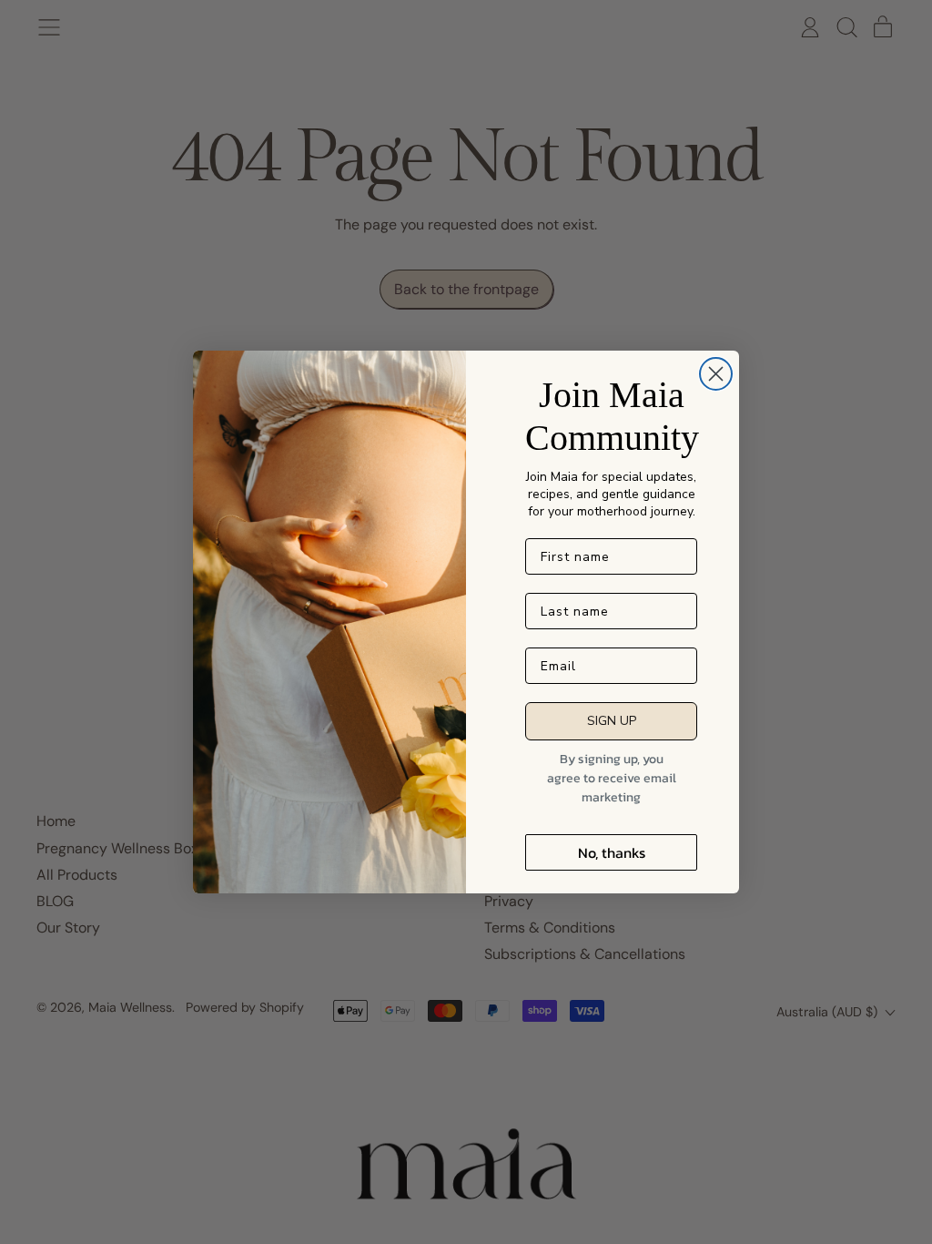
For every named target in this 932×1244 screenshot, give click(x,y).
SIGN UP (611, 720)
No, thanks (611, 852)
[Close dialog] (716, 374)
